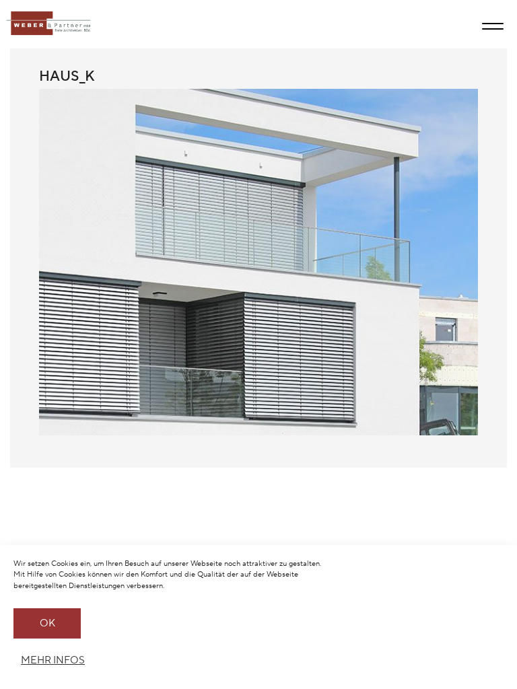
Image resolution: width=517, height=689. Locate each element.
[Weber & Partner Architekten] (45, 23)
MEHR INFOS (51, 660)
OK (47, 623)
